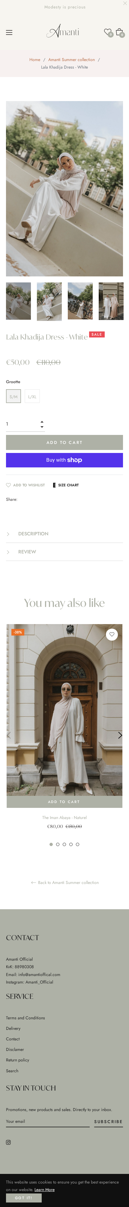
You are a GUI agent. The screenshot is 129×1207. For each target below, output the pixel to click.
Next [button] (120, 735)
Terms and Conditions (25, 1018)
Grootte (13, 382)
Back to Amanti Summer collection (68, 882)
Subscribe (108, 1122)
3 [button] (64, 844)
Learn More (44, 1190)
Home (34, 60)
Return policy (17, 1060)
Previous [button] (9, 735)
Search (12, 1071)
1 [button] (51, 844)
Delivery (13, 1028)
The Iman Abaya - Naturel (64, 817)
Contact (13, 1039)
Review (26, 551)
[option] (64, 735)
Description (33, 533)
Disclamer (15, 1049)
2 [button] (57, 844)
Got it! (24, 1198)
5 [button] (77, 844)
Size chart (68, 485)
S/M (13, 397)
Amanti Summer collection (71, 60)
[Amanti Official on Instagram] (8, 1142)
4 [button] (71, 844)
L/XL (32, 397)
